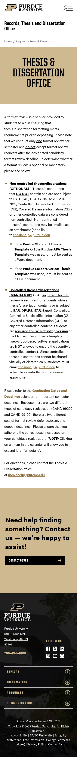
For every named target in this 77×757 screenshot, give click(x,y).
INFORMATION (17, 682)
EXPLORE (13, 672)
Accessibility (19, 735)
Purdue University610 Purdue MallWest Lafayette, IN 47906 (16, 636)
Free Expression (33, 740)
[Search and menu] (67, 8)
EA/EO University (41, 735)
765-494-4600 (15, 653)
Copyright (14, 726)
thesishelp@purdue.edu (31, 234)
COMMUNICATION (19, 703)
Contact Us (55, 744)
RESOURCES (15, 693)
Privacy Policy (36, 744)
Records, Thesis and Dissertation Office (34, 25)
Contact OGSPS (18, 560)
